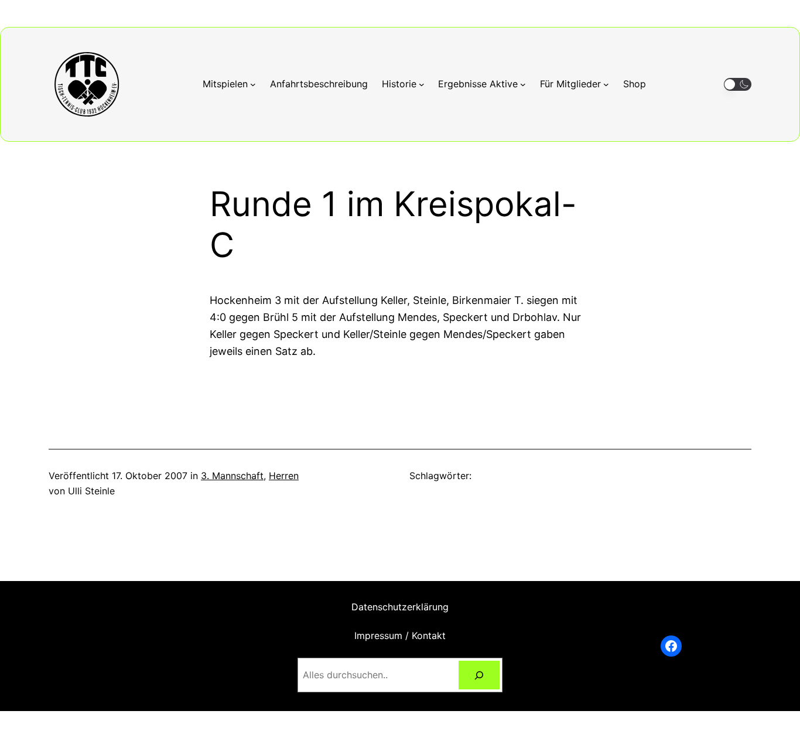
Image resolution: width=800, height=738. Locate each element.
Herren (284, 475)
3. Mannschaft (232, 475)
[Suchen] (479, 675)
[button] (737, 84)
